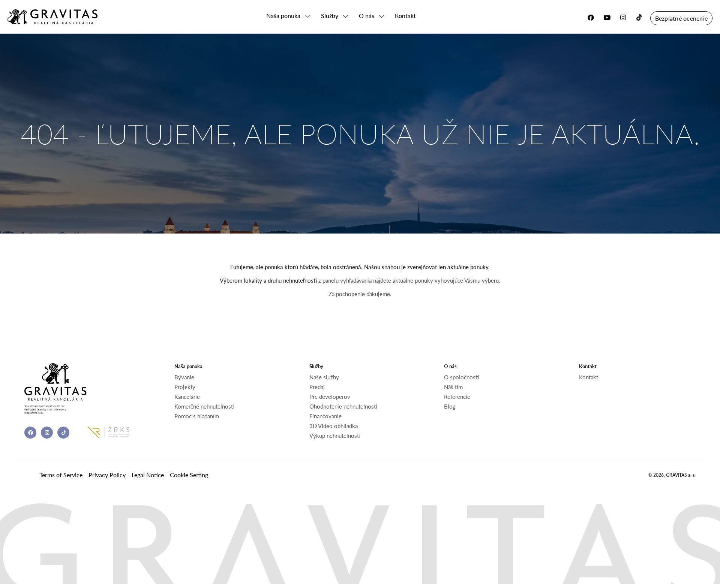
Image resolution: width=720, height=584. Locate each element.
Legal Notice (148, 474)
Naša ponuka (283, 15)
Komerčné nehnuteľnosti (204, 406)
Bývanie (184, 377)
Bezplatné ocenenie (681, 18)
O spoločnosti (461, 377)
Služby (329, 15)
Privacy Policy (107, 474)
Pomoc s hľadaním (196, 416)
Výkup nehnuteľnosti (334, 435)
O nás (366, 15)
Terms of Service (60, 474)
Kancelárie (187, 396)
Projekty (184, 386)
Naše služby (324, 377)
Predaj (317, 386)
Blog (450, 406)
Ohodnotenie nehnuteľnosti (343, 406)
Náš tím (453, 386)
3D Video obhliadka (333, 425)
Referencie (457, 396)
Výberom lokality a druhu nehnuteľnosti (268, 280)
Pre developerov (329, 396)
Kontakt (405, 15)
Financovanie (325, 416)
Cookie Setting (189, 474)
